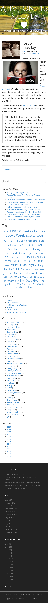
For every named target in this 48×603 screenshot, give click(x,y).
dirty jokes (38, 240)
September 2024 (11, 515)
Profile (9, 307)
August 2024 (9, 517)
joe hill (30, 256)
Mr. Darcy (38, 265)
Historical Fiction (15, 253)
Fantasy (19, 245)
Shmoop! (10, 397)
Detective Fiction (13, 346)
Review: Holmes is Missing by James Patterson (25, 202)
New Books (11, 378)
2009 (9, 454)
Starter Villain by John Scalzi (17, 204)
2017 (9, 434)
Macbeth (7, 265)
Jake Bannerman (14, 257)
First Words (11, 351)
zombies (28, 287)
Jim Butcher (23, 257)
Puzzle (9, 388)
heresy (36, 249)
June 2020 (8, 520)
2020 (9, 432)
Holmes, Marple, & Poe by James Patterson (24, 207)
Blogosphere (12, 325)
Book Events (12, 329)
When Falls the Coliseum (16, 312)
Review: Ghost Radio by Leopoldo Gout (22, 219)
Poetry (9, 385)
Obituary (25, 269)
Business (10, 334)
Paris (32, 269)
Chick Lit (10, 337)
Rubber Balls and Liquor (29, 273)
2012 (9, 446)
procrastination (8, 274)
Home (9, 300)
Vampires (10, 409)
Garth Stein (28, 245)
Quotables (8, 169)
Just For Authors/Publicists (17, 305)
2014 (9, 441)
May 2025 (8, 500)
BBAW (28, 235)
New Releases (12, 380)
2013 (9, 444)
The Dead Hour (30, 280)
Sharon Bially (17, 276)
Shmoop (26, 277)
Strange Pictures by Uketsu (17, 192)
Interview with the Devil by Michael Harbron (23, 209)
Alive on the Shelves (24, 12)
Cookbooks (26, 240)
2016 (9, 437)
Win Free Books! (13, 412)
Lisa (25, 51)
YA (8, 417)
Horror (9, 361)
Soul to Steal (40, 277)
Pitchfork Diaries (39, 269)
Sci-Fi (6, 276)
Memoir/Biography (14, 373)
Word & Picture (35, 599)
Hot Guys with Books (15, 363)
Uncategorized (12, 407)
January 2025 (9, 506)
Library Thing (12, 368)
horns (37, 253)
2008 (9, 456)
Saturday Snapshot (14, 392)
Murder (8, 269)
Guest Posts (11, 356)
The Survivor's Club (27, 284)
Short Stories (12, 400)
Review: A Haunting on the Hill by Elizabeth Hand (26, 212)
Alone (20, 230)
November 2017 (11, 532)
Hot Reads (11, 366)
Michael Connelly (22, 265)
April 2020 (8, 526)
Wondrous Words (13, 414)
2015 (9, 439)
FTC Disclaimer (13, 302)
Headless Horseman (27, 250)
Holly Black (30, 254)
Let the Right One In (30, 261)
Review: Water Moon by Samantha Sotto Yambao (26, 200)
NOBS (16, 269)
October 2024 (10, 512)
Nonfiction (11, 383)
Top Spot (10, 405)
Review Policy (12, 310)
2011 (9, 449)
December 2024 (11, 509)
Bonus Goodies (13, 327)
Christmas (12, 240)
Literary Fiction (12, 371)
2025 (9, 427)
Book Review (12, 332)
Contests (10, 342)
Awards (28, 231)
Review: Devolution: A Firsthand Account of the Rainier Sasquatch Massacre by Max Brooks (25, 215)
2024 (9, 429)
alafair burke (9, 230)
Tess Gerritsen (11, 280)
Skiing (33, 276)
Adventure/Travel (13, 322)
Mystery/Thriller (13, 375)
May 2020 (8, 523)
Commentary (12, 339)
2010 (9, 451)
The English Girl (28, 105)
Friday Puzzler (12, 354)
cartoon (37, 235)
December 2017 (11, 529)
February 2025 (10, 503)
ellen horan (10, 245)
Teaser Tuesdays (33, 53)
